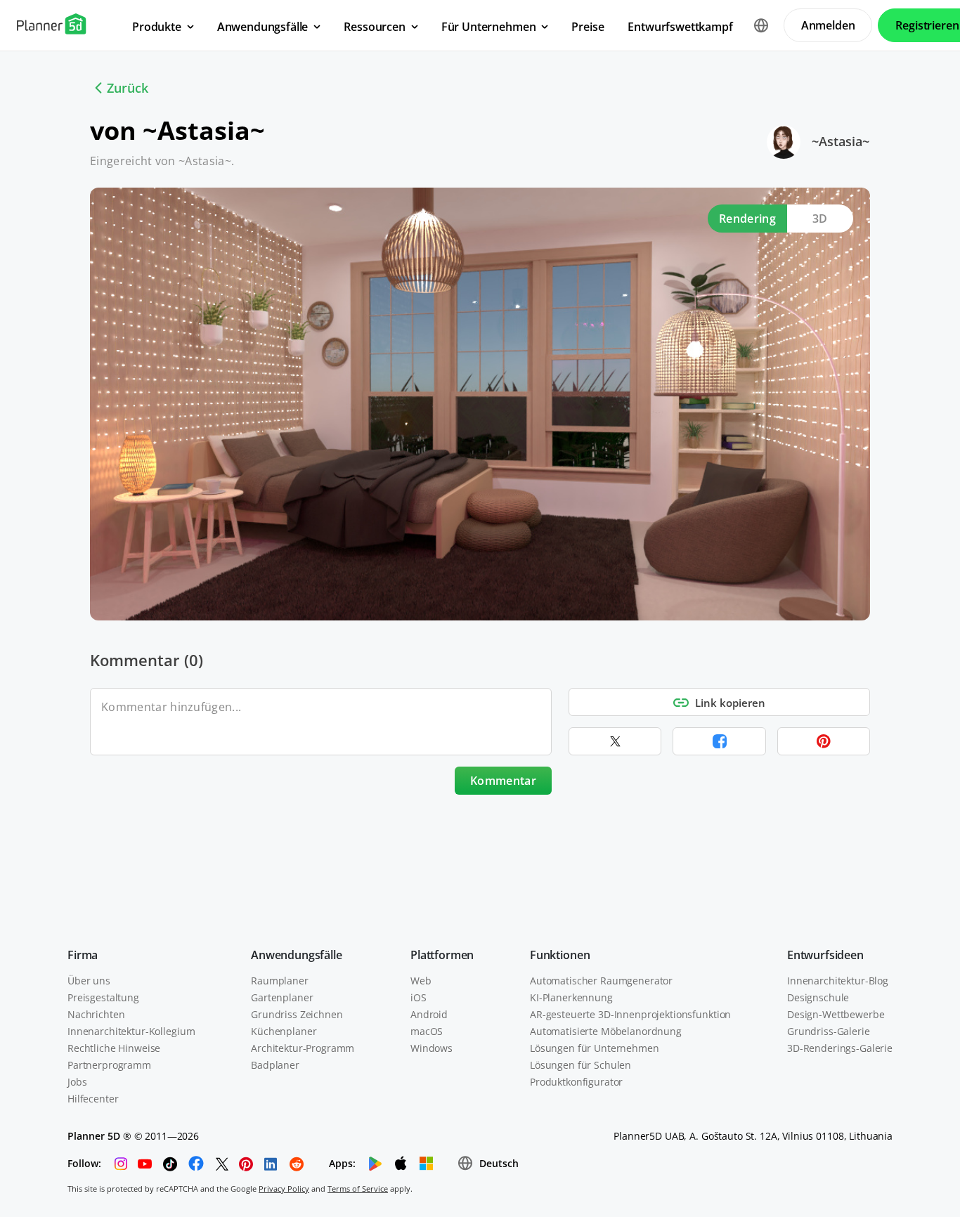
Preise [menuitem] (587, 26)
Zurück (127, 87)
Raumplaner (280, 980)
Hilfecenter (92, 1098)
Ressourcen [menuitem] (374, 26)
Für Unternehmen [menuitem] (488, 26)
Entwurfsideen (825, 955)
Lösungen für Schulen (580, 1065)
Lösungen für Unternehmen (594, 1048)
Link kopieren (730, 703)
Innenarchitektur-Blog (837, 980)
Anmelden (828, 25)
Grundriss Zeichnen (296, 1014)
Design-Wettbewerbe (835, 1014)
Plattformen (442, 955)
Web (421, 980)
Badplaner (275, 1065)
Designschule (818, 997)
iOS (418, 997)
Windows (431, 1048)
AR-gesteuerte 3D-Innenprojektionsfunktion (630, 1014)
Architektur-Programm (302, 1048)
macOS (426, 1031)
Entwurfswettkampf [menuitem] (680, 26)
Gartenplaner (282, 997)
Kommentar (503, 780)
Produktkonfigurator (576, 1081)
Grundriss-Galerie (828, 1031)
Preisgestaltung (103, 997)
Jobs (76, 1081)
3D (820, 218)
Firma (82, 955)
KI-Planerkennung (571, 997)
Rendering (747, 218)
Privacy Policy (284, 1188)
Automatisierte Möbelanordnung (606, 1031)
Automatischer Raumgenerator (601, 980)
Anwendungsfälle (296, 955)
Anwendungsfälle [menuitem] (263, 26)
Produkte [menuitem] (156, 26)
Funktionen (560, 955)
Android (429, 1014)
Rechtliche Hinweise (113, 1048)
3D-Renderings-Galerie (840, 1048)
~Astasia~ (840, 141)
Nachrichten (95, 1014)
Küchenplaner (283, 1031)
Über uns (88, 980)
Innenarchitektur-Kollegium (131, 1031)
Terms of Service (357, 1188)
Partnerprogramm (109, 1065)
